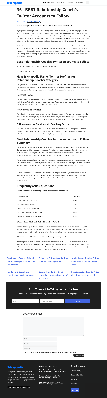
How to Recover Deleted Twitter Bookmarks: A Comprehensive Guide (85, 261)
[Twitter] (73, 390)
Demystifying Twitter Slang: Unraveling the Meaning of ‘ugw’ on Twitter (53, 275)
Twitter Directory (48, 3)
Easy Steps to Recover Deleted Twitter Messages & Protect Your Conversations (21, 261)
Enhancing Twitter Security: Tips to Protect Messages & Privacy (50, 376)
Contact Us (79, 3)
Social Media (60, 3)
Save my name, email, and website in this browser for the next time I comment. (50, 352)
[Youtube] (77, 390)
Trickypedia (14, 3)
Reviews (70, 3)
